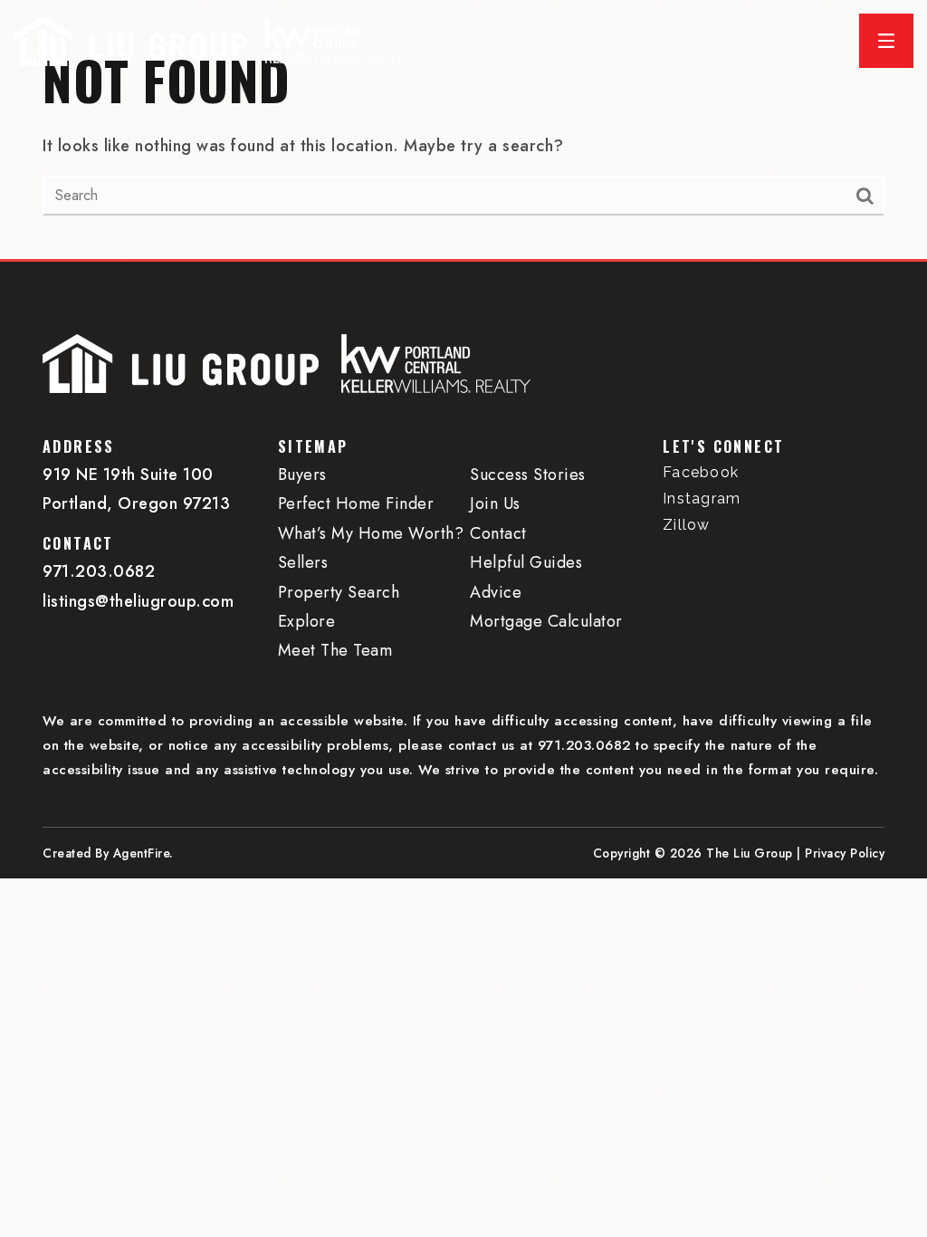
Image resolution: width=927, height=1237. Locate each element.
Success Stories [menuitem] (528, 474)
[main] (463, 129)
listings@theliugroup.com (138, 601)
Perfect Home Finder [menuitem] (356, 503)
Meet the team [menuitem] (335, 650)
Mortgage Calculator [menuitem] (546, 621)
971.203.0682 (99, 571)
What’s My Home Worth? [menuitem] (371, 533)
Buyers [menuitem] (302, 474)
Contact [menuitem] (498, 533)
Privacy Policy (844, 853)
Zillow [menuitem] (687, 524)
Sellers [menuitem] (303, 562)
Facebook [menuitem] (701, 472)
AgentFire (141, 853)
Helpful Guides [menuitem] (526, 562)
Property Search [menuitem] (339, 592)
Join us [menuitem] (495, 503)
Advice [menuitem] (495, 592)
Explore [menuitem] (307, 621)
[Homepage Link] (130, 39)
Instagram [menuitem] (702, 498)
